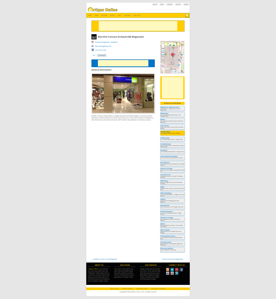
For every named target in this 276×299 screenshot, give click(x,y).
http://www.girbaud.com (103, 46)
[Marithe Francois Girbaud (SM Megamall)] (172, 55)
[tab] (94, 55)
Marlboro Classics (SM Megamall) (104, 259)
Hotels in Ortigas (166, 169)
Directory (137, 15)
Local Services (166, 175)
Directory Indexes (167, 248)
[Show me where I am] (163, 58)
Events (112, 15)
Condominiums (166, 144)
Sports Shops (165, 230)
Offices (163, 199)
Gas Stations (165, 162)
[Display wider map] (163, 54)
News (96, 15)
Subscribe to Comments (158, 289)
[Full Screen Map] (163, 50)
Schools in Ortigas (167, 218)
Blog (162, 4)
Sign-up (178, 4)
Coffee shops (165, 138)
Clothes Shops (165, 132)
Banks (163, 119)
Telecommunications (168, 236)
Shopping (127, 15)
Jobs (119, 15)
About (155, 4)
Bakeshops (164, 113)
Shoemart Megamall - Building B (106, 42)
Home (90, 15)
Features (104, 15)
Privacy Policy (114, 289)
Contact (169, 4)
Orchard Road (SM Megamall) (173, 259)
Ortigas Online (93, 269)
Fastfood (164, 150)
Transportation (166, 242)
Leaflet (175, 72)
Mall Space (164, 181)
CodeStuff (182, 72)
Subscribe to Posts (142, 289)
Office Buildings (166, 193)
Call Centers (165, 126)
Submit (186, 4)
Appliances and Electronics (170, 107)
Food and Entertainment (169, 156)
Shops (163, 224)
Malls (162, 187)
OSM (178, 72)
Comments (101, 55)
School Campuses (167, 211)
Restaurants (165, 205)
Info (94, 55)
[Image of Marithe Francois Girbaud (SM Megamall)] (123, 93)
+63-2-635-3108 (100, 50)
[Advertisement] (138, 26)
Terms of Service (127, 289)
